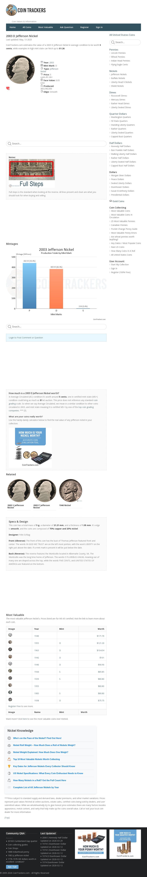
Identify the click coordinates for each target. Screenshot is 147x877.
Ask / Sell (12, 867)
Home (13, 27)
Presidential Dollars (120, 194)
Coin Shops (13, 848)
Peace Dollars (117, 179)
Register (84, 27)
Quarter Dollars (118, 113)
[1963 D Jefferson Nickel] (19, 649)
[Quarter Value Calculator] (125, 844)
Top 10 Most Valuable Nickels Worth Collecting (36, 759)
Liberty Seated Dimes (121, 107)
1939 (36, 679)
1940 (36, 636)
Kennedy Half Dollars (121, 146)
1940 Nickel (65, 505)
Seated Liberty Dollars (121, 183)
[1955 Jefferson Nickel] (19, 685)
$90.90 (101, 664)
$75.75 (101, 700)
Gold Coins (118, 201)
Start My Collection (120, 264)
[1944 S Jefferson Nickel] (19, 671)
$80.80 (101, 679)
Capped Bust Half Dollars (123, 165)
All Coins (27, 27)
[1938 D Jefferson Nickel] (19, 699)
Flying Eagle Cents (119, 64)
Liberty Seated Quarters (122, 132)
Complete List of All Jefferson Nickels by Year (36, 787)
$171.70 (100, 636)
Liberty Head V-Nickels (121, 82)
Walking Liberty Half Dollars (124, 154)
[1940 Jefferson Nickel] (19, 635)
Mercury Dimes (118, 99)
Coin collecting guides (18, 844)
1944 (36, 671)
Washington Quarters (121, 117)
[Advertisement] (108, 8)
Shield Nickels (117, 86)
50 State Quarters (119, 121)
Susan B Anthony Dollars (122, 190)
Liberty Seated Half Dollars (123, 161)
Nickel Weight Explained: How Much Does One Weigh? (40, 752)
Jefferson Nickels (119, 74)
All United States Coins (122, 34)
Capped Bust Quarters (121, 136)
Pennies (113, 49)
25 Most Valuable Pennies (123, 221)
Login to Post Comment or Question (26, 337)
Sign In (99, 27)
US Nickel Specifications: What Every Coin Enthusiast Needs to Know (48, 773)
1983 (36, 693)
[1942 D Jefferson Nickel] (19, 656)
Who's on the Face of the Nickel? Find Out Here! (37, 738)
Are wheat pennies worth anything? (121, 238)
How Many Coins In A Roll (123, 251)
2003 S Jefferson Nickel (15, 506)
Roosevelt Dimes (119, 95)
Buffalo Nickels (118, 78)
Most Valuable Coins (120, 210)
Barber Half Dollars (120, 157)
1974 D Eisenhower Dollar (54, 856)
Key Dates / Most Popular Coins (126, 243)
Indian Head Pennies (120, 60)
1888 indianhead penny (18, 851)
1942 (36, 657)
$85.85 (101, 671)
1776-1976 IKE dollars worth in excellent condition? (21, 860)
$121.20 (100, 643)
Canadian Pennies (119, 225)
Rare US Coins (117, 247)
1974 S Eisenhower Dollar (54, 843)
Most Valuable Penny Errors (124, 232)
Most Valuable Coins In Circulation (120, 216)
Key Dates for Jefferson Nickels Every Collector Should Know (44, 766)
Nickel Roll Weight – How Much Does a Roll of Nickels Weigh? (44, 745)
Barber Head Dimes (120, 103)
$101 (102, 657)
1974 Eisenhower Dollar (53, 862)
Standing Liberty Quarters (123, 124)
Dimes (112, 92)
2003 (51, 62)
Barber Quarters (118, 128)
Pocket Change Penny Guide (124, 229)
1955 (36, 643)
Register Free (14, 706)
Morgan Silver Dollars (121, 175)
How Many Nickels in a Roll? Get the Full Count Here (39, 780)
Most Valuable (45, 27)
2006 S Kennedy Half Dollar (55, 837)
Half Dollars (115, 143)
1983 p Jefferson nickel (18, 855)
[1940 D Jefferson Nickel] (19, 663)
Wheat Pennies (118, 56)
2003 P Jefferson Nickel (41, 506)
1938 (36, 700)
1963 (36, 650)
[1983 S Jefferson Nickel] (19, 692)
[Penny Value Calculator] (91, 844)
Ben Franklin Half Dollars (122, 150)
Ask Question (66, 27)
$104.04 (100, 650)
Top (7, 817)
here (25, 719)
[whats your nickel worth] (55, 448)
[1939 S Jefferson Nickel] (19, 678)
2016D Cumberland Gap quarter (22, 841)
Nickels (113, 71)
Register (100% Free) (120, 272)
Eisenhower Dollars (120, 187)
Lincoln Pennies (118, 53)
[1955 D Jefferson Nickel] (19, 642)
